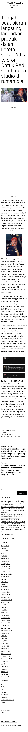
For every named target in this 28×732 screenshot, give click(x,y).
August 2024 (5, 602)
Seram (3, 702)
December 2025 (6, 566)
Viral (2, 712)
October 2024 (5, 597)
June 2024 (4, 607)
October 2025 (5, 571)
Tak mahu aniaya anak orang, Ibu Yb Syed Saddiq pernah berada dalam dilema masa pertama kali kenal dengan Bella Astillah (13, 509)
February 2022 (5, 677)
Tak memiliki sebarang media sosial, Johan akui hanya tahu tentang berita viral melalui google (13, 502)
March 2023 (5, 646)
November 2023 (6, 625)
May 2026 (4, 553)
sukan (3, 705)
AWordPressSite (15, 3)
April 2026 (4, 556)
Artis (11, 434)
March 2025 (5, 589)
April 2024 (4, 612)
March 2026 (5, 558)
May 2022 (4, 669)
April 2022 (4, 672)
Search (3, 490)
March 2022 (5, 674)
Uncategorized (5, 710)
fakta (2, 689)
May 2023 (4, 641)
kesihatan (4, 697)
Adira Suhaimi (10, 436)
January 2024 (5, 620)
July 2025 (4, 579)
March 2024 (5, 615)
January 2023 (5, 651)
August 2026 (5, 546)
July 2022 (4, 664)
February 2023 (5, 648)
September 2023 (6, 630)
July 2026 (4, 548)
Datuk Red (17, 436)
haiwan (3, 692)
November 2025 (6, 569)
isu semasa (4, 694)
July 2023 (4, 636)
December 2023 (6, 623)
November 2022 (6, 654)
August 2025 (5, 576)
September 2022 (6, 659)
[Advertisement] (14, 122)
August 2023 (5, 633)
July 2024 (4, 605)
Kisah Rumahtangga (7, 700)
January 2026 (5, 564)
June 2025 (4, 582)
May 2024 (4, 610)
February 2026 (5, 561)
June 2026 (4, 551)
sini (5, 231)
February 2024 (5, 618)
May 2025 (4, 584)
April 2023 (4, 643)
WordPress (17, 725)
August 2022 (5, 661)
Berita (3, 687)
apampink (5, 432)
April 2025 (4, 587)
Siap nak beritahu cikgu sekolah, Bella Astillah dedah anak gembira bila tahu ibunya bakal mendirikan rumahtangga (13, 523)
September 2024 (6, 600)
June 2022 (4, 666)
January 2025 (5, 594)
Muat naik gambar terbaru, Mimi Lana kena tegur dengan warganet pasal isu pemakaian (13, 529)
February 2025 (5, 592)
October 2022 (5, 656)
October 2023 (5, 628)
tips (2, 707)
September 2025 (6, 574)
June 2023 (4, 638)
